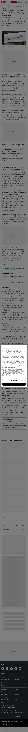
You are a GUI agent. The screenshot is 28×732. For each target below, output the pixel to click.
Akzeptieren (14, 384)
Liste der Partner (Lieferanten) (8, 375)
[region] (14, 366)
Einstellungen (14, 380)
